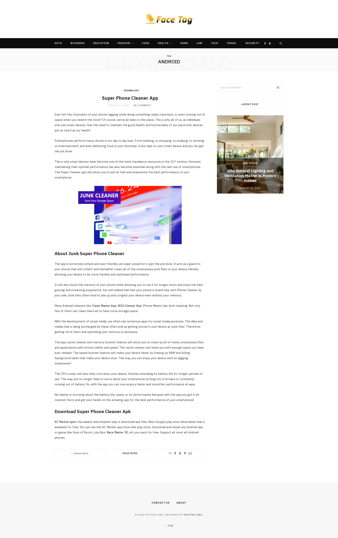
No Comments (142, 105)
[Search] (281, 43)
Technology (131, 90)
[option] (250, 154)
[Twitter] (180, 453)
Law (199, 43)
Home (184, 43)
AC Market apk (65, 422)
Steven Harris (81, 453)
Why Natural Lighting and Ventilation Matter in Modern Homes (250, 175)
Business (78, 43)
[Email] (190, 453)
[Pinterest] (185, 453)
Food (145, 43)
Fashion (124, 43)
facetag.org (193, 514)
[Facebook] (175, 453)
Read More (130, 453)
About (181, 502)
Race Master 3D (117, 432)
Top (170, 525)
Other (157, 53)
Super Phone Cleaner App (130, 98)
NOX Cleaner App (130, 306)
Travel (232, 43)
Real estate (250, 163)
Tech (214, 43)
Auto (58, 43)
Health (163, 43)
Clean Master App (104, 306)
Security (252, 43)
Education (101, 43)
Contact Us (161, 502)
